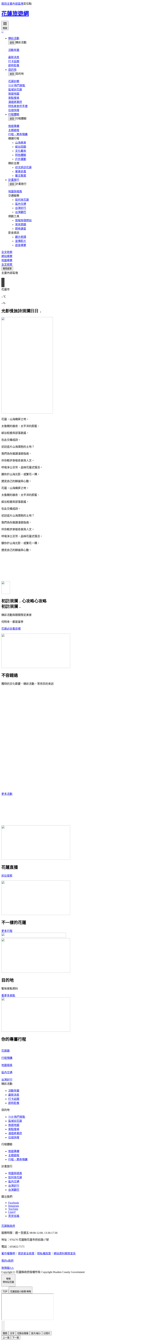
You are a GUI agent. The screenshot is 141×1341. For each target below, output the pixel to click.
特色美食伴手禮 (18, 106)
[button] (74, 38)
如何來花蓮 (22, 199)
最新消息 (13, 1094)
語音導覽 (20, 245)
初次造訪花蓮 (23, 167)
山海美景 (20, 142)
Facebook (13, 1202)
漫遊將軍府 (15, 102)
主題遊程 (13, 130)
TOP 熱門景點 (16, 85)
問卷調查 (20, 228)
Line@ (12, 1212)
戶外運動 (20, 159)
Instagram (13, 1205)
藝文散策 (20, 175)
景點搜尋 (13, 97)
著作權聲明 (8, 1253)
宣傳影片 (20, 241)
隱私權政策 (44, 1253)
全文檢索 (6, 252)
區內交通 (20, 203)
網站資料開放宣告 (65, 1253)
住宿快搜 (13, 110)
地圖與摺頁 (15, 1173)
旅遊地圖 (13, 93)
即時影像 (13, 65)
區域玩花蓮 (15, 89)
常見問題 (20, 224)
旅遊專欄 (13, 1151)
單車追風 (20, 171)
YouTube (13, 1208)
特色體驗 (20, 155)
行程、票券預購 (18, 134)
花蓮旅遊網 (15, 13)
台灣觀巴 (20, 212)
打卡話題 (13, 61)
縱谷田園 (20, 146)
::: (2, 31)
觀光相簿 (20, 236)
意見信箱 (13, 1215)
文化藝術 (20, 150)
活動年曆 (13, 1090)
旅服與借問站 (23, 220)
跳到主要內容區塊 (12, 3)
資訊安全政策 (26, 1253)
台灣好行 (20, 208)
